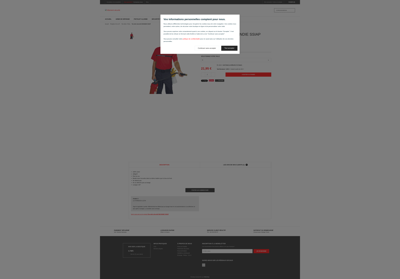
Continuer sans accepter (207, 48)
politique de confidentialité (191, 39)
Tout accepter (229, 48)
